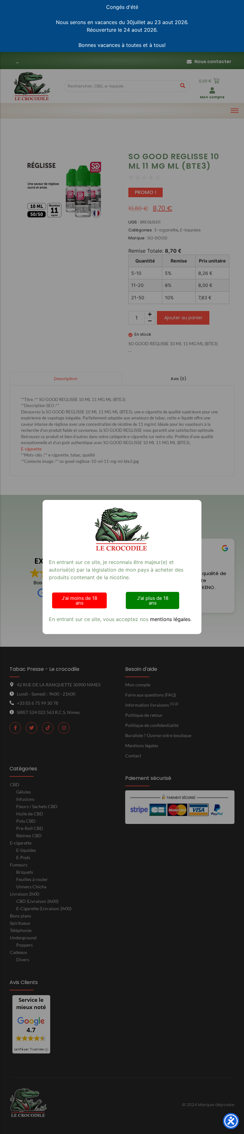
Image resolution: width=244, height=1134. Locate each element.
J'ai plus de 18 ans (152, 600)
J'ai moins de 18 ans (79, 600)
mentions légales (170, 619)
